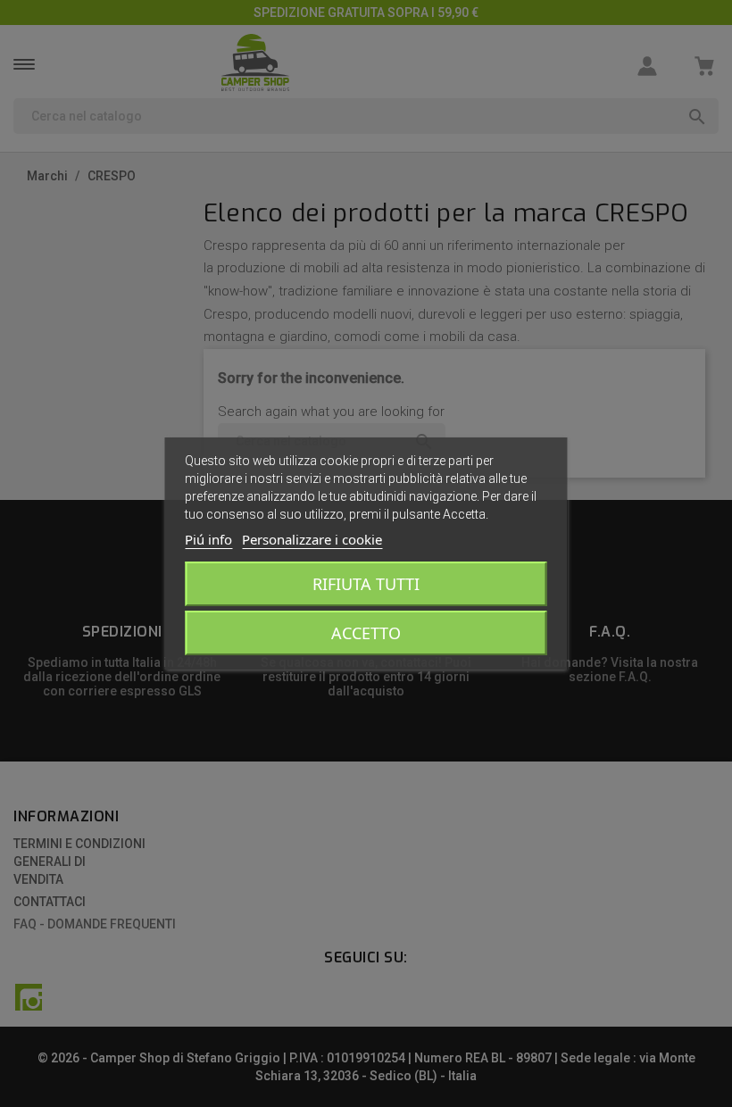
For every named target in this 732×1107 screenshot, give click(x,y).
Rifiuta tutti (366, 584)
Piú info (208, 539)
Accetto (366, 633)
